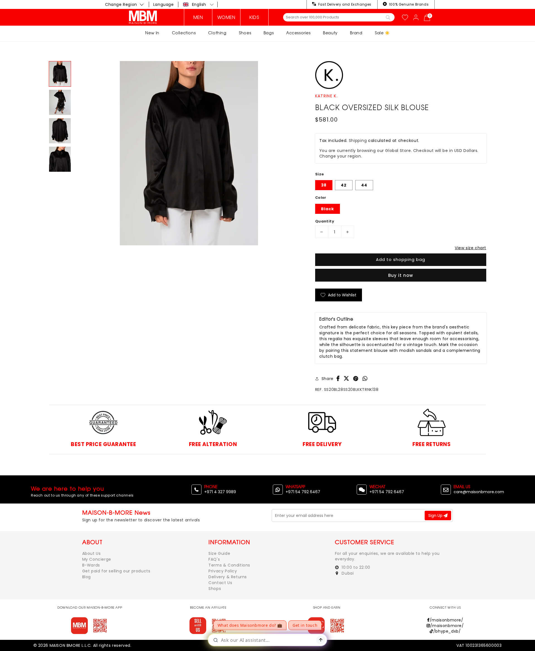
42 (344, 185)
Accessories (298, 32)
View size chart (470, 248)
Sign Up (436, 515)
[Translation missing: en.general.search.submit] (388, 17)
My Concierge (96, 559)
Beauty (330, 32)
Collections (184, 32)
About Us (91, 553)
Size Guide (219, 553)
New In (152, 32)
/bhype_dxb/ (447, 631)
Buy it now (400, 275)
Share (328, 378)
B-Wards (91, 565)
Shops (214, 588)
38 (324, 185)
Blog (86, 577)
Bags (269, 32)
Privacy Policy (222, 571)
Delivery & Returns (227, 577)
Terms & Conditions (229, 565)
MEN (198, 17)
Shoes (245, 32)
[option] (189, 153)
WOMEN (226, 17)
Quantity (324, 221)
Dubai (347, 573)
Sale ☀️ (382, 32)
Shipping (358, 140)
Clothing (217, 32)
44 (364, 185)
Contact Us (220, 582)
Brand (356, 32)
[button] (199, 4)
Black (327, 209)
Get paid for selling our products (116, 571)
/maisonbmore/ (446, 620)
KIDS (254, 17)
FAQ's (214, 559)
